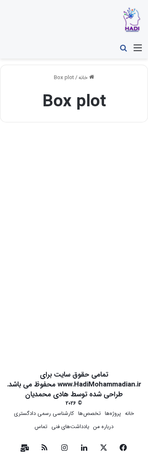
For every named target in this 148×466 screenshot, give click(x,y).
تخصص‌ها (89, 413)
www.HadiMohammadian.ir (99, 384)
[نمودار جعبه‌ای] (74, 229)
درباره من (103, 426)
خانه (84, 77)
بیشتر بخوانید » (112, 319)
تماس (41, 426)
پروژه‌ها (113, 413)
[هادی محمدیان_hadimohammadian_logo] (131, 20)
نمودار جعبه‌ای (104, 161)
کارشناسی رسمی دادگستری (44, 413)
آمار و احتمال (118, 148)
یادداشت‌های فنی (70, 426)
